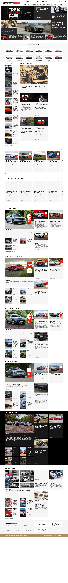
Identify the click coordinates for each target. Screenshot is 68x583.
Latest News (9, 63)
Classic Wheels (10, 468)
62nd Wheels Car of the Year (14, 256)
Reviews (28, 4)
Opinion (17, 527)
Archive (17, 530)
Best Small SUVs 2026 (12, 208)
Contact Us (25, 535)
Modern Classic (42, 4)
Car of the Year (49, 4)
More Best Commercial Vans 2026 (11, 204)
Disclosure (17, 535)
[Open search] (65, 1)
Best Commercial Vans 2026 (14, 178)
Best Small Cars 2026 (12, 149)
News (25, 4)
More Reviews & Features (25, 141)
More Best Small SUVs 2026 (10, 251)
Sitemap (21, 535)
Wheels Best (34, 4)
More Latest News (8, 145)
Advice (25, 525)
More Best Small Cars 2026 (10, 175)
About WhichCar (28, 530)
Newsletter (60, 4)
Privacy (13, 535)
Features (26, 527)
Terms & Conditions (8, 535)
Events (7, 527)
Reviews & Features (26, 63)
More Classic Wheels (9, 518)
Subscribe (55, 4)
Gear (38, 4)
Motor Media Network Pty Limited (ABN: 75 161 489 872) (51, 535)
